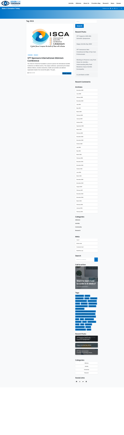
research (88, 326)
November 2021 (80, 165)
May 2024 (79, 108)
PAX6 (82, 324)
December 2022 (80, 136)
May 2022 (79, 150)
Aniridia (77, 223)
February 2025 (80, 97)
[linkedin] (115, 8)
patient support (91, 321)
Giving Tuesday (92, 303)
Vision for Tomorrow (80, 329)
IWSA (82, 319)
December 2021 (80, 161)
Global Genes (92, 306)
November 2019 (80, 183)
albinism (87, 295)
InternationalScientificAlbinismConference (85, 311)
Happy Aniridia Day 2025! (84, 44)
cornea (77, 303)
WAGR (89, 329)
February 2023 (80, 133)
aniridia (87, 298)
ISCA (77, 319)
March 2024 (79, 111)
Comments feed (80, 246)
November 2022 (80, 140)
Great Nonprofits (80, 308)
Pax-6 (77, 324)
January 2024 (79, 118)
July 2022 (79, 147)
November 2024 (80, 100)
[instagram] (117, 8)
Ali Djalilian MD (79, 298)
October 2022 (79, 143)
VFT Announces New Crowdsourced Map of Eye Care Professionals (86, 52)
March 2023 (79, 129)
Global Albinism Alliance (81, 306)
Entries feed (79, 243)
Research (77, 230)
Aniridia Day (93, 298)
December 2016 (80, 193)
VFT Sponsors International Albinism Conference (45, 59)
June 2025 (79, 93)
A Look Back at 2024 (83, 74)
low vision (78, 321)
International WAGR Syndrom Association (85, 313)
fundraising (84, 303)
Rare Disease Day (80, 326)
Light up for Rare (89, 319)
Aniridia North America (81, 300)
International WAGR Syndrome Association (85, 316)
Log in (78, 239)
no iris (84, 321)
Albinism (77, 220)
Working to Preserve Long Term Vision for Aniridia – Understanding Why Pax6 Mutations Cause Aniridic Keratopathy (86, 64)
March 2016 (79, 200)
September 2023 (80, 125)
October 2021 (79, 168)
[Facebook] (110, 8)
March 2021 (79, 175)
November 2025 (80, 90)
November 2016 (80, 197)
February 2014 (80, 211)
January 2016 (79, 208)
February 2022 (80, 158)
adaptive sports (79, 295)
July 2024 (79, 104)
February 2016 (80, 204)
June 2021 (79, 172)
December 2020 (80, 179)
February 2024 (80, 115)
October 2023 (79, 122)
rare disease (88, 324)
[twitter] (113, 8)
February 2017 (80, 190)
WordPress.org (80, 250)
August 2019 (79, 186)
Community (78, 227)
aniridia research (92, 300)
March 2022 (79, 154)
